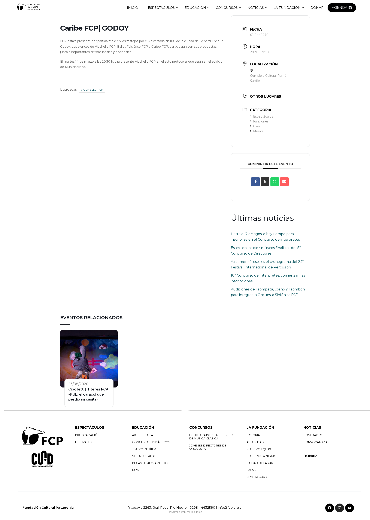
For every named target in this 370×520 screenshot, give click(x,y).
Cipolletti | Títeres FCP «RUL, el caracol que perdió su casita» (88, 394)
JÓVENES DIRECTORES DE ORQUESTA (207, 447)
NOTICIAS (256, 8)
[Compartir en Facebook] (255, 181)
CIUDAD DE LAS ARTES (262, 463)
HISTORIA (253, 435)
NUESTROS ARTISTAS (261, 456)
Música (258, 131)
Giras (256, 126)
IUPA (135, 469)
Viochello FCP (92, 89)
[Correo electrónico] (284, 181)
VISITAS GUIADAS (144, 456)
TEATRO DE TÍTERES (146, 449)
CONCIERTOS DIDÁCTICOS (151, 442)
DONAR (310, 456)
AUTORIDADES (256, 442)
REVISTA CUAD (256, 477)
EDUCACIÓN (195, 8)
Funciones (261, 121)
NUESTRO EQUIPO (259, 449)
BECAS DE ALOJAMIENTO (150, 463)
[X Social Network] (265, 181)
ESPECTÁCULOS (161, 8)
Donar (317, 8)
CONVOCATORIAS (316, 442)
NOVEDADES (312, 435)
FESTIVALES (83, 442)
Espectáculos (263, 116)
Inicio (132, 8)
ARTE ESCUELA (142, 435)
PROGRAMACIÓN (87, 435)
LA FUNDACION (287, 8)
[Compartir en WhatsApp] (274, 181)
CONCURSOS (227, 8)
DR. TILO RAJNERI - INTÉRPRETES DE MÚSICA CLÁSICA (211, 436)
